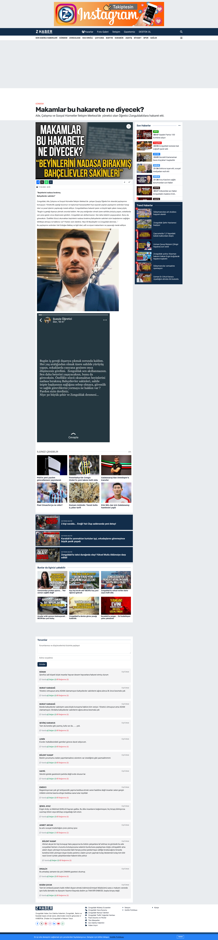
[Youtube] (58, 923)
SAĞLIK (153, 38)
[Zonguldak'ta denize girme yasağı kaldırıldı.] (84, 605)
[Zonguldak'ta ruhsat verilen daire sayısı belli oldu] (116, 580)
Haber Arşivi (93, 925)
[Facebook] (37, 923)
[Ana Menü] (181, 38)
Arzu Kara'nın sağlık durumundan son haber (164, 181)
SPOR (145, 38)
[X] (41, 923)
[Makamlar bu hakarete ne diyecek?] (84, 150)
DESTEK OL (145, 31)
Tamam (180, 936)
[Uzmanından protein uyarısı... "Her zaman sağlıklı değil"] (52, 580)
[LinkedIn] (54, 923)
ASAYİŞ (128, 38)
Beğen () (52, 679)
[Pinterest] (46, 923)
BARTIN (109, 38)
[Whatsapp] (62, 923)
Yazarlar (89, 31)
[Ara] (181, 32)
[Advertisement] (109, 70)
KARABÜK (119, 38)
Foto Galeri (103, 31)
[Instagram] (50, 923)
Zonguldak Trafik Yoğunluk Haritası (101, 915)
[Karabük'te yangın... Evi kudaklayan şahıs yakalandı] (116, 605)
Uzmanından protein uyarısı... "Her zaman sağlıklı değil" (51, 591)
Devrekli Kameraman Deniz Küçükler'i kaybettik (165, 158)
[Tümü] (179, 125)
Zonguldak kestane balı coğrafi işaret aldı (166, 147)
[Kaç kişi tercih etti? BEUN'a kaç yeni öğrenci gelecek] (84, 580)
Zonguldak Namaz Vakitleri (98, 913)
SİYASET (137, 38)
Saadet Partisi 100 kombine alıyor (164, 136)
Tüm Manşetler (94, 920)
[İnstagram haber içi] (109, 14)
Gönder (42, 664)
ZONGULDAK (75, 38)
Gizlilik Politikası (131, 910)
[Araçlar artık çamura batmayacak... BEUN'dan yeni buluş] (52, 605)
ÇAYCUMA (99, 38)
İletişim (116, 31)
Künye (156, 908)
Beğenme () (64, 679)
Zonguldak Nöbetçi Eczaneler (99, 908)
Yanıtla (44, 679)
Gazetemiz (129, 31)
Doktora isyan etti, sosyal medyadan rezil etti (167, 170)
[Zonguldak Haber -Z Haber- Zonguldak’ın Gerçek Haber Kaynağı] (44, 31)
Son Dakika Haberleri (96, 923)
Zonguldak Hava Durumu (97, 910)
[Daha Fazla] (51, 182)
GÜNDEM (63, 38)
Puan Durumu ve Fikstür (97, 918)
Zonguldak (157, 143)
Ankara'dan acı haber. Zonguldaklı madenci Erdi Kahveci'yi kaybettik (165, 192)
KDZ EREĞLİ (87, 38)
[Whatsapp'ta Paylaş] (46, 182)
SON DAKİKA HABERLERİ (46, 38)
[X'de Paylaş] (42, 182)
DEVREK (156, 154)
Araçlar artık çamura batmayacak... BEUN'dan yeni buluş (52, 617)
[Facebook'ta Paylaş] (38, 182)
